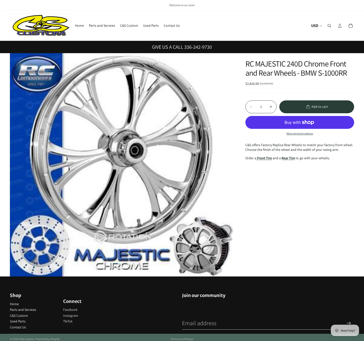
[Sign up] (349, 323)
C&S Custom (19, 315)
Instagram (70, 315)
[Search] (329, 25)
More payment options (299, 133)
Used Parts (18, 321)
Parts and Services (23, 309)
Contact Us (18, 327)
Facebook (70, 309)
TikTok (68, 321)
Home (14, 304)
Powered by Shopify (47, 339)
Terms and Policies (182, 339)
